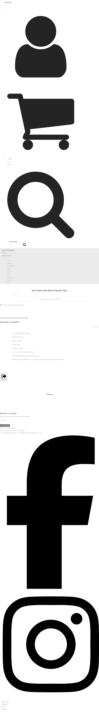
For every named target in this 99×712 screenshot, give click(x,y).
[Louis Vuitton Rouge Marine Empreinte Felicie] (2, 309)
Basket (9, 162)
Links (8, 273)
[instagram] (51, 698)
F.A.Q (8, 275)
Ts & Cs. (9, 280)
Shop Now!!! (15, 294)
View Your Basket (43, 299)
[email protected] (6, 255)
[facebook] (51, 588)
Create (39, 433)
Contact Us (10, 278)
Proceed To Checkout (54, 299)
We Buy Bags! (11, 266)
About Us (9, 263)
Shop (8, 268)
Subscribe (5, 425)
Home (8, 261)
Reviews (9, 270)
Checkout (9, 164)
